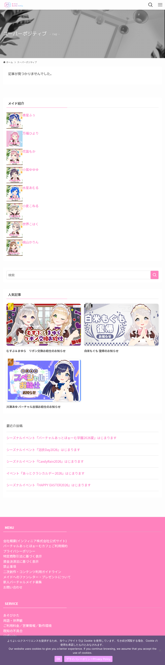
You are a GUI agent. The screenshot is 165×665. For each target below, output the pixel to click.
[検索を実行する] (155, 275)
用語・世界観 (13, 620)
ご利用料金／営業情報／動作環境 (27, 625)
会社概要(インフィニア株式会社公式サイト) (35, 540)
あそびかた (11, 615)
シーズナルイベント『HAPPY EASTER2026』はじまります (48, 484)
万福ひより (31, 133)
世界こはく (31, 223)
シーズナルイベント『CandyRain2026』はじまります (45, 461)
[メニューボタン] (160, 5)
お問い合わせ (13, 587)
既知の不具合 (13, 630)
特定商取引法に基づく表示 (22, 556)
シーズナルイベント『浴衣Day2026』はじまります (43, 449)
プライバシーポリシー (19, 551)
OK (58, 659)
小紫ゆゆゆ (31, 169)
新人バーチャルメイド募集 (22, 581)
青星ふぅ (29, 115)
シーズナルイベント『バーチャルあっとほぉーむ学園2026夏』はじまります (61, 437)
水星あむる (31, 187)
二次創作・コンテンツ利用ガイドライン (32, 571)
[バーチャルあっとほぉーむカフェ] (13, 5)
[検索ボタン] (150, 5)
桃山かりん (31, 242)
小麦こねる (31, 205)
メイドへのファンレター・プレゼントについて (37, 576)
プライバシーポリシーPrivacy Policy (88, 659)
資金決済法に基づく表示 (21, 561)
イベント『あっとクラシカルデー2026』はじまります (45, 473)
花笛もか (29, 151)
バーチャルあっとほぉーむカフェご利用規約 (35, 545)
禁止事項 (9, 566)
